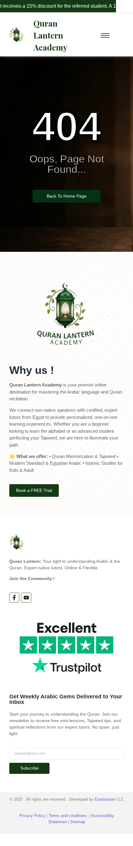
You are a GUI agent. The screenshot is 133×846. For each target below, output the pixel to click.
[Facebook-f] (14, 598)
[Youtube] (26, 598)
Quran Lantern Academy (50, 35)
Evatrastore (105, 799)
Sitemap (77, 821)
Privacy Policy (32, 815)
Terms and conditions (68, 815)
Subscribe (29, 768)
